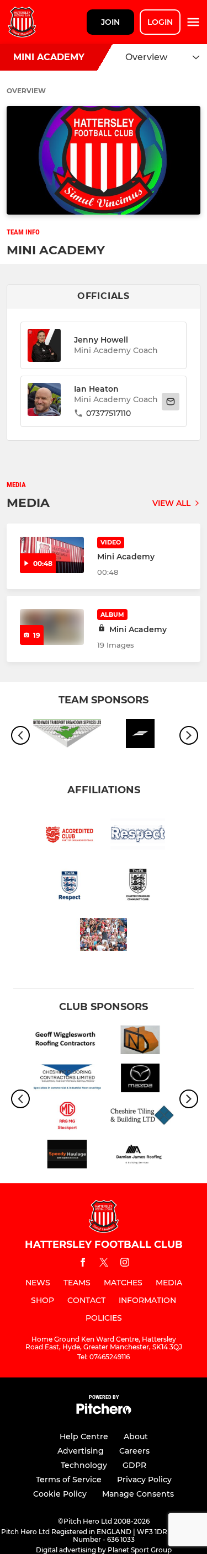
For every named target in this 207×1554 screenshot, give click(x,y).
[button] (44, 401)
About (136, 1436)
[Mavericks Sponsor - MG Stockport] (67, 1118)
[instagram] (124, 1264)
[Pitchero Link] (103, 1411)
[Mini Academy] (52, 627)
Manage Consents (138, 1494)
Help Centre (84, 1436)
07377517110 (108, 413)
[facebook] (82, 1264)
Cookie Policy (60, 1494)
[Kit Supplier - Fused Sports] (140, 735)
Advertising (80, 1451)
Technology (84, 1465)
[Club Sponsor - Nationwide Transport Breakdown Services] (67, 735)
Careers (134, 1451)
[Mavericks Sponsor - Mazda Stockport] (140, 1080)
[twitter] (103, 1263)
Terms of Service (69, 1479)
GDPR (134, 1465)
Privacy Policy (144, 1479)
